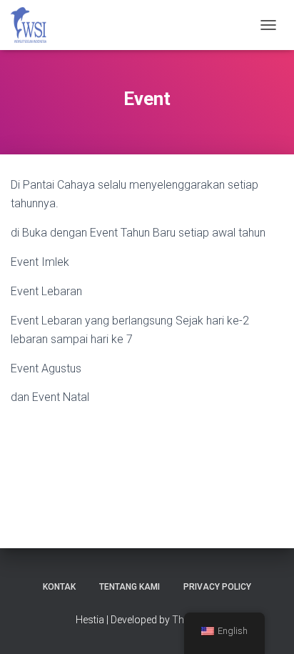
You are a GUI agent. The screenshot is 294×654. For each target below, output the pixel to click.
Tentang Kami (129, 587)
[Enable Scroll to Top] (266, 625)
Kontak (59, 587)
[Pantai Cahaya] (34, 25)
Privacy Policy (217, 587)
